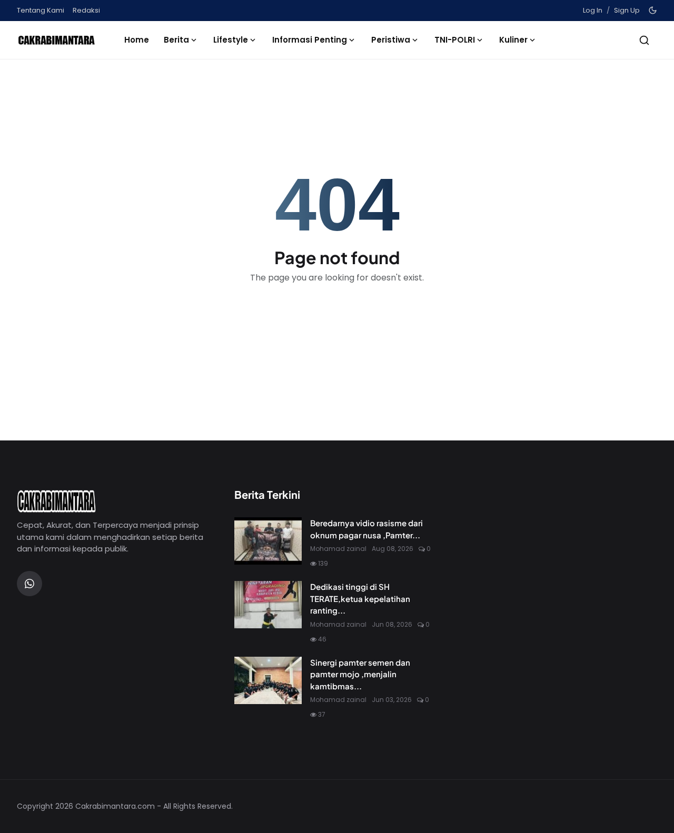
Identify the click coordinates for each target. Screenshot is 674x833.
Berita (176, 39)
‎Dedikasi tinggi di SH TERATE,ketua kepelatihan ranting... (360, 598)
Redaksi (86, 10)
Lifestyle (230, 39)
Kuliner (513, 39)
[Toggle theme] (652, 10)
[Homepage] (56, 40)
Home (136, 39)
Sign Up (627, 10)
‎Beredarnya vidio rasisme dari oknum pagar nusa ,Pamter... (366, 529)
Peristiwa (390, 39)
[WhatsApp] (29, 583)
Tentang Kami (40, 10)
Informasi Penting (309, 39)
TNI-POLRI (454, 39)
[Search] (644, 40)
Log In (592, 10)
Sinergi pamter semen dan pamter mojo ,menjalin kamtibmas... (360, 674)
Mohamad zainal (338, 548)
